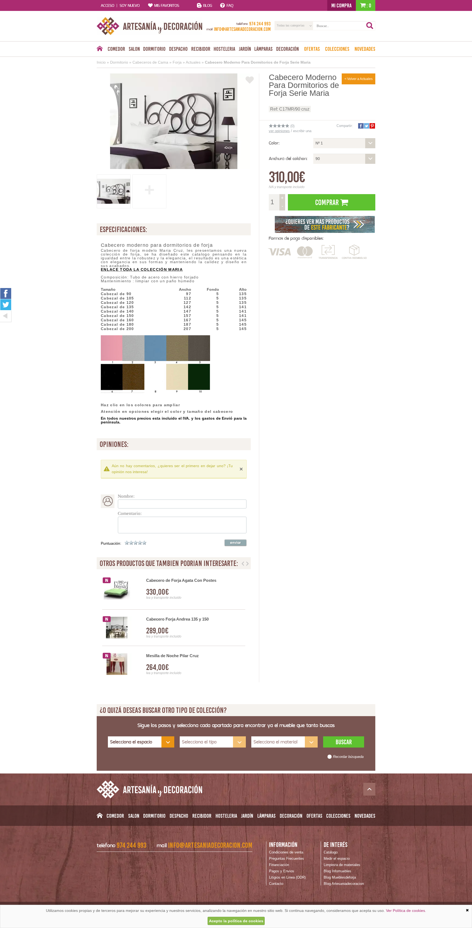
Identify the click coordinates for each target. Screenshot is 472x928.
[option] (173, 627)
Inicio (101, 62)
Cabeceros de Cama (150, 62)
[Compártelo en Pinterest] (372, 126)
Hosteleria (224, 49)
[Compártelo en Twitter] (366, 126)
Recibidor (200, 49)
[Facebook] (5, 293)
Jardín (245, 49)
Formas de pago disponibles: (296, 238)
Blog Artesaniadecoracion (344, 883)
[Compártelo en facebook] (360, 126)
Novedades (365, 49)
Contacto (276, 883)
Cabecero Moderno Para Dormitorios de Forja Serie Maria (258, 62)
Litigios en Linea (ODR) (287, 877)
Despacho (178, 49)
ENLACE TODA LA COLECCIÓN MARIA (142, 269)
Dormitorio (154, 49)
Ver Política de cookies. (406, 910)
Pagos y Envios (281, 871)
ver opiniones (279, 131)
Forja (177, 62)
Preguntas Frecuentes (286, 858)
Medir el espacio (337, 858)
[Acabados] (325, 224)
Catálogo (331, 852)
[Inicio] (99, 50)
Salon (134, 49)
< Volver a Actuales (358, 79)
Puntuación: (111, 543)
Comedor (116, 49)
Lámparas (263, 49)
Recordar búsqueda (348, 757)
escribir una (302, 131)
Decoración (287, 49)
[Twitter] (5, 304)
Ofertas (312, 49)
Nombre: (126, 496)
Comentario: (130, 513)
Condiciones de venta (286, 852)
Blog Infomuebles (337, 871)
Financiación (279, 865)
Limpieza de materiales (342, 865)
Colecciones (337, 49)
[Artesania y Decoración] (149, 26)
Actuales (193, 62)
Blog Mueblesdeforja (340, 877)
